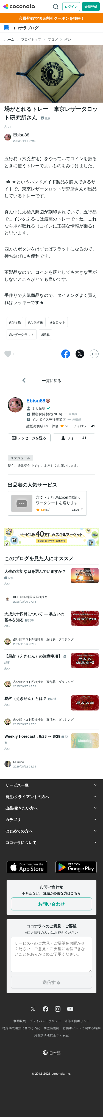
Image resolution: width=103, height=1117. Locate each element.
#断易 (45, 334)
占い (68, 39)
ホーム (9, 39)
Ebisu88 (35, 400)
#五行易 (15, 322)
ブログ (53, 39)
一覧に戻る (51, 380)
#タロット (57, 322)
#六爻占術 (35, 322)
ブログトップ (31, 39)
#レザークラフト (21, 334)
